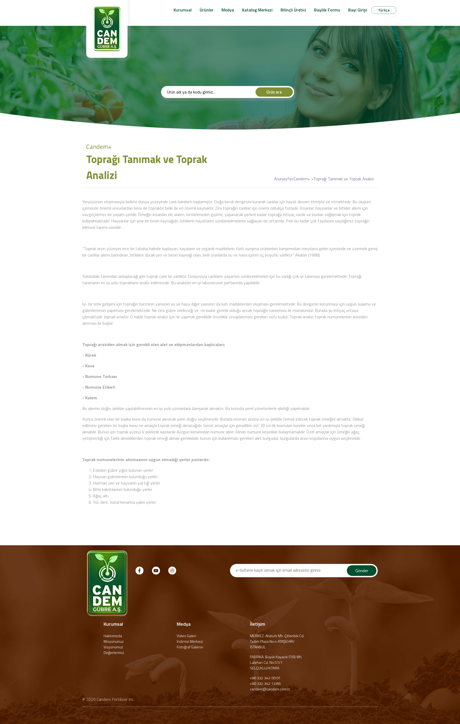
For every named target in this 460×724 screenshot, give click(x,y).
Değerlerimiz (114, 652)
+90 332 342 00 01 (265, 678)
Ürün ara (274, 92)
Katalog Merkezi (257, 10)
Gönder (361, 570)
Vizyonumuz (113, 647)
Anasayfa (282, 179)
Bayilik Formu (327, 10)
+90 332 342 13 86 (265, 683)
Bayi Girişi (357, 10)
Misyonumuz (114, 641)
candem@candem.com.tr (270, 689)
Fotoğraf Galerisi (190, 647)
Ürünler (206, 10)
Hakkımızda (113, 635)
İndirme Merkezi (190, 641)
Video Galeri (186, 635)
